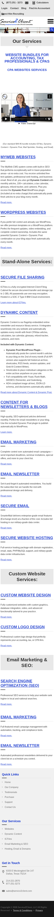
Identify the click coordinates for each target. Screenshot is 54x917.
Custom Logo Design (23, 627)
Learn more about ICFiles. (13, 302)
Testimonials (11, 792)
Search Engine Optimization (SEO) (20, 683)
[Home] (16, 24)
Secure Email (15, 506)
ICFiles (8, 839)
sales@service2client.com (19, 891)
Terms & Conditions (22, 910)
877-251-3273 (13, 884)
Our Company (11, 787)
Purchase (9, 797)
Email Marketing (18, 442)
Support (8, 802)
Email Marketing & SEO (16, 844)
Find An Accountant (39, 8)
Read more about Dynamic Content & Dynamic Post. (26, 392)
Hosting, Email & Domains (18, 849)
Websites (9, 829)
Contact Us (10, 807)
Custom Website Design (26, 595)
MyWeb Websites (18, 157)
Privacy (39, 910)
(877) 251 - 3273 (14, 3)
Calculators (43, 2)
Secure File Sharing (22, 277)
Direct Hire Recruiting (12, 14)
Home (8, 782)
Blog (23, 8)
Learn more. (6, 432)
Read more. (6, 202)
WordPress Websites (23, 212)
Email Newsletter (20, 474)
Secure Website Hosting (27, 538)
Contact (14, 8)
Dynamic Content (19, 312)
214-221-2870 (13, 881)
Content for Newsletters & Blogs (24, 404)
